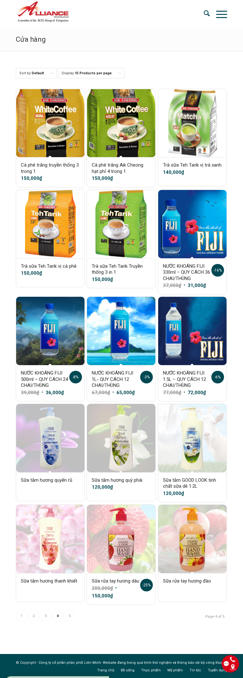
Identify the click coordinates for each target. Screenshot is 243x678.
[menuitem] (203, 14)
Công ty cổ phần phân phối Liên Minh (70, 663)
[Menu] (218, 14)
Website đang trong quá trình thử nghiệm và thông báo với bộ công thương (165, 663)
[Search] (203, 14)
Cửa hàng (31, 39)
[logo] (42, 14)
